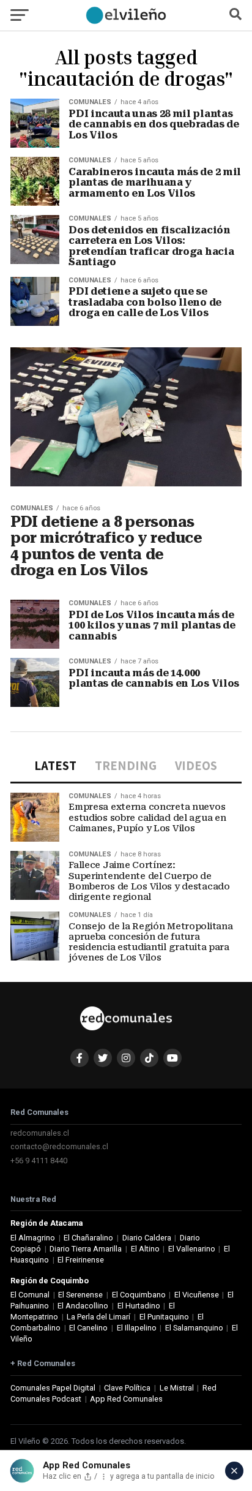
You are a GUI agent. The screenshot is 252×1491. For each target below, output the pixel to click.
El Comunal (30, 1294)
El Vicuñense (196, 1294)
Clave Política (127, 1387)
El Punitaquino (164, 1316)
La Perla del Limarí (98, 1316)
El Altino (145, 1248)
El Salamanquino (194, 1327)
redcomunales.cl (39, 1133)
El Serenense (80, 1294)
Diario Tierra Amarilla (86, 1248)
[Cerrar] (234, 1471)
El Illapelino (137, 1327)
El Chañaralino (88, 1237)
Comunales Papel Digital (52, 1387)
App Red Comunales (126, 1398)
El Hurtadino (138, 1305)
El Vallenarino (191, 1248)
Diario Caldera (146, 1237)
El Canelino (88, 1327)
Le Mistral (177, 1387)
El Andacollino (82, 1305)
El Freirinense (80, 1259)
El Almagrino (32, 1237)
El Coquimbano (139, 1294)
